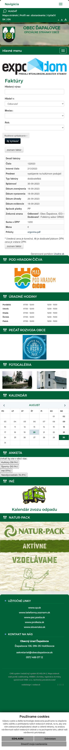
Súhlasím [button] (17, 738)
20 (34, 432)
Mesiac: (9, 110)
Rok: (7, 122)
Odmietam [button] (50, 738)
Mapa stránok (10, 15)
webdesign (26, 685)
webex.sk (36, 685)
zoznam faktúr (14, 149)
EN (9, 19)
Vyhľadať (13, 141)
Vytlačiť (51, 15)
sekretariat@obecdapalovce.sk (34, 652)
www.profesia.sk (34, 622)
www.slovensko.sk (34, 626)
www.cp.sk (34, 607)
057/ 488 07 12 (34, 657)
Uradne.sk (59, 253)
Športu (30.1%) (9, 466)
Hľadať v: (10, 98)
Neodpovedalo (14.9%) (13, 474)
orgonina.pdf (34, 232)
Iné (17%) (6, 470)
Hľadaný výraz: (13, 86)
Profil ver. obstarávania (32, 15)
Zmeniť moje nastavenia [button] (34, 744)
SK (3, 19)
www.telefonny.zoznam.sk (34, 612)
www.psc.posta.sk (34, 617)
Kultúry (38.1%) (9, 462)
